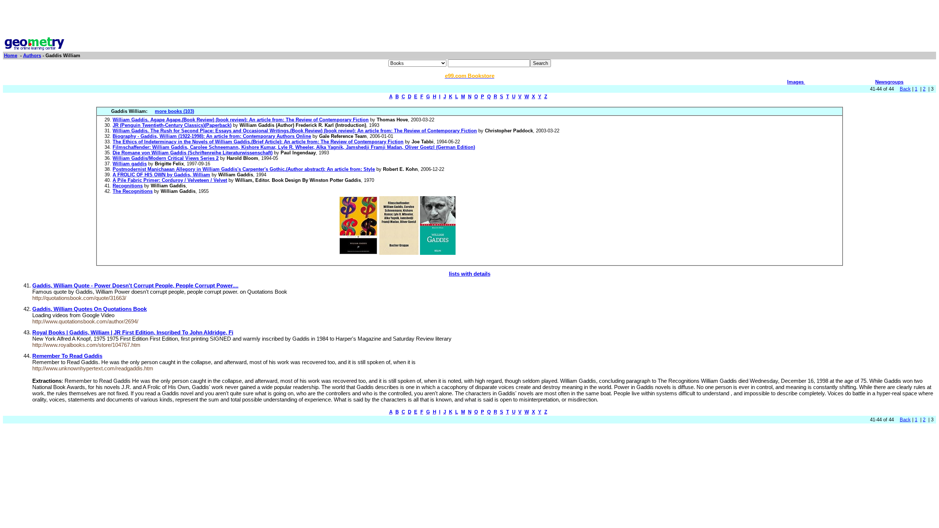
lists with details (469, 274)
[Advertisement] (469, 19)
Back (905, 89)
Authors (32, 55)
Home (10, 55)
